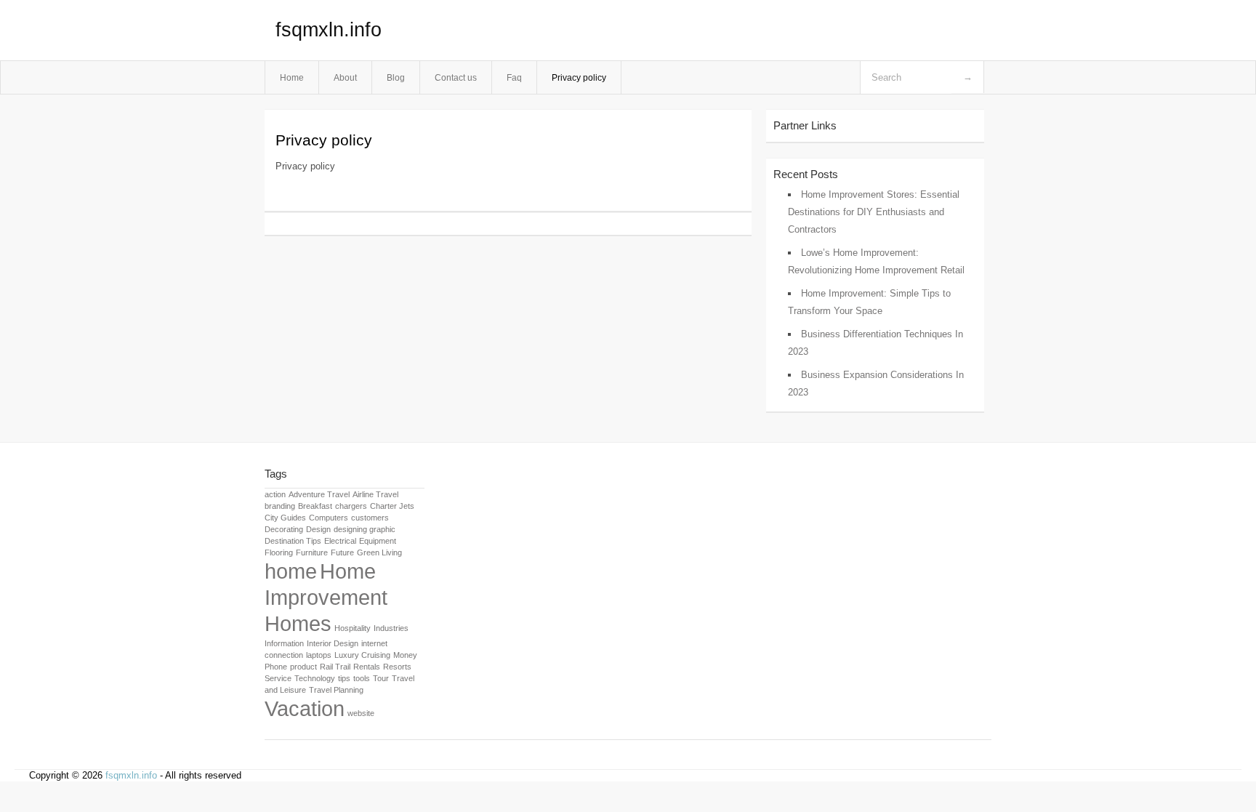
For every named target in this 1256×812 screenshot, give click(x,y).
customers (370, 517)
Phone (276, 666)
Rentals (366, 666)
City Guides (285, 517)
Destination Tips (293, 540)
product (303, 666)
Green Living (379, 552)
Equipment (377, 540)
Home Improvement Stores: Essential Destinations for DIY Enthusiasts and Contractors (873, 212)
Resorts (397, 666)
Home (292, 77)
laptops (318, 655)
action (275, 494)
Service (278, 678)
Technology (314, 678)
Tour (381, 678)
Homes (298, 623)
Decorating (284, 529)
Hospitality (352, 628)
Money (405, 655)
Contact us (456, 77)
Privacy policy (579, 77)
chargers (351, 506)
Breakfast (315, 506)
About (345, 77)
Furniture (312, 552)
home (291, 571)
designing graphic (364, 529)
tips (344, 678)
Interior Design (332, 643)
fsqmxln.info (328, 30)
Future (342, 552)
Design (318, 529)
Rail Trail (335, 666)
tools (361, 678)
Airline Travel (375, 494)
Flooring (279, 552)
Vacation (305, 708)
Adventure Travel (319, 494)
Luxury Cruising (362, 655)
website (360, 713)
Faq (514, 77)
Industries (391, 628)
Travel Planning (336, 690)
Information (284, 643)
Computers (328, 517)
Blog (396, 77)
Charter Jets (392, 506)
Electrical (340, 540)
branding (280, 506)
